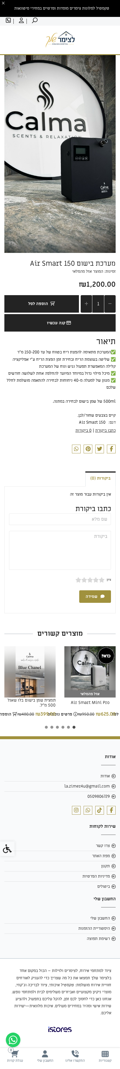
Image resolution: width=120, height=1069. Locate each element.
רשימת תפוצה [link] (98, 938)
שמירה (92, 596)
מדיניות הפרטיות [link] (96, 876)
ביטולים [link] (103, 886)
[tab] (74, 727)
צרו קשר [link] (103, 845)
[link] (105, 1056)
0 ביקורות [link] (83, 430)
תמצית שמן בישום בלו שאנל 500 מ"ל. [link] (32, 703)
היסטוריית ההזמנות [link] (94, 928)
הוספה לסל (38, 304)
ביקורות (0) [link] (100, 478)
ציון (109, 579)
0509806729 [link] (98, 796)
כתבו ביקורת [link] (105, 430)
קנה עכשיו (56, 323)
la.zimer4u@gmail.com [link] (87, 786)
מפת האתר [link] (101, 856)
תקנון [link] (105, 866)
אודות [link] (105, 776)
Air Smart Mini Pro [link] (90, 702)
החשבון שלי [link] (100, 918)
